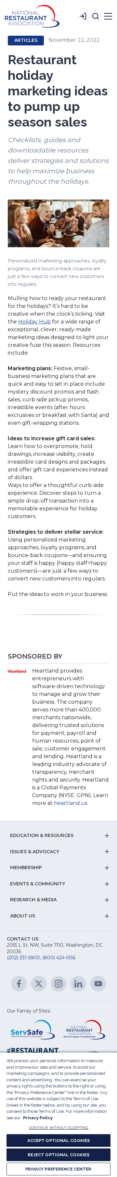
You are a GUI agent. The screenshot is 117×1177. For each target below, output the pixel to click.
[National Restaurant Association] (32, 16)
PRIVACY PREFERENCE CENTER (58, 1169)
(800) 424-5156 (58, 958)
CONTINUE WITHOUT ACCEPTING (58, 1128)
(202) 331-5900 (23, 958)
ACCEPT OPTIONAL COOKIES (58, 1140)
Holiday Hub (34, 322)
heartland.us (70, 803)
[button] (95, 16)
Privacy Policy (38, 1117)
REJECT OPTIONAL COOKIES (59, 1154)
